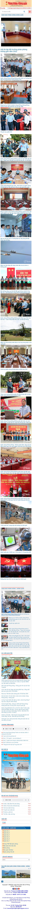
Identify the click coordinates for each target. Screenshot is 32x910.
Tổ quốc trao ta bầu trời (9, 810)
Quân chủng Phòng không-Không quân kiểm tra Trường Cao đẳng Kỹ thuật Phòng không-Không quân (15, 614)
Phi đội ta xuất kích (8, 812)
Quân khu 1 (7, 831)
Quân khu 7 (7, 841)
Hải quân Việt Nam (8, 850)
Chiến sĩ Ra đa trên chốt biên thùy (11, 805)
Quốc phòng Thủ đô (9, 852)
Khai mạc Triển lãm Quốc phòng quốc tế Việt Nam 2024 (14, 693)
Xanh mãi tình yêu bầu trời (9, 736)
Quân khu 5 (7, 839)
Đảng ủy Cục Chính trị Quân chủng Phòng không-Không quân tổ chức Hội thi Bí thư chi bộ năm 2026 (19, 619)
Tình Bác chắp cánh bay (9, 814)
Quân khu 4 (7, 837)
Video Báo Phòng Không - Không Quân (12, 588)
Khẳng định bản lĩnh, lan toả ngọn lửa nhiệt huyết (13, 579)
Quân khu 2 (7, 832)
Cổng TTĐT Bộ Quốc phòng (11, 843)
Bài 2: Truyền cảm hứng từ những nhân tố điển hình (15, 740)
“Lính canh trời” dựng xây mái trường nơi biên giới (14, 525)
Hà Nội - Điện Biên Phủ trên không (11, 803)
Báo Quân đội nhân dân (10, 845)
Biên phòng (7, 847)
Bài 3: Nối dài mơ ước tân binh (10, 742)
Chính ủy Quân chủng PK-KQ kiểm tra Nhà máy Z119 (14, 369)
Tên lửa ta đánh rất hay (8, 808)
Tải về (29, 803)
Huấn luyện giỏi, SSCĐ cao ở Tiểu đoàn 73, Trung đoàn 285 (16, 552)
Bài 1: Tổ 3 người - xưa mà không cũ (12, 738)
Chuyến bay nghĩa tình (6, 132)
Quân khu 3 (7, 835)
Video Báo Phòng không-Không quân (12, 15)
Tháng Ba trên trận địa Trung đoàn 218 (12, 744)
